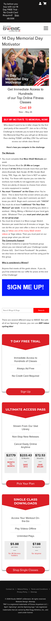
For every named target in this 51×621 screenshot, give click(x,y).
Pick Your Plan (25, 483)
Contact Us (10, 589)
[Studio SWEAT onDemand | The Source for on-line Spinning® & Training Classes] (12, 28)
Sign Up (25, 391)
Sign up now (13, 17)
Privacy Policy (22, 592)
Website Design (22, 602)
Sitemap (34, 592)
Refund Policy (23, 589)
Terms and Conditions (39, 589)
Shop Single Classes (25, 570)
